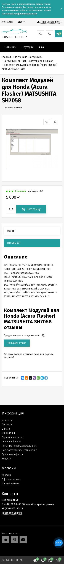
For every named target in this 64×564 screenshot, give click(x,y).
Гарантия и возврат (12, 437)
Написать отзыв (16, 342)
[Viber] (34, 378)
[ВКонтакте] (22, 378)
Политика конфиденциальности (19, 445)
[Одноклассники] (26, 378)
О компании (8, 433)
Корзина (6, 475)
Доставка (7, 424)
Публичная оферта (12, 454)
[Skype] (42, 378)
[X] (30, 378)
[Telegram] (46, 378)
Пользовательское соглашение (19, 450)
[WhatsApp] (38, 378)
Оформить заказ (11, 479)
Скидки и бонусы (11, 441)
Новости (6, 458)
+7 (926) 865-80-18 (12, 560)
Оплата (6, 428)
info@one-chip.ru (12, 512)
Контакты (7, 420)
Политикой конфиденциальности (19, 13)
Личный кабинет (11, 483)
